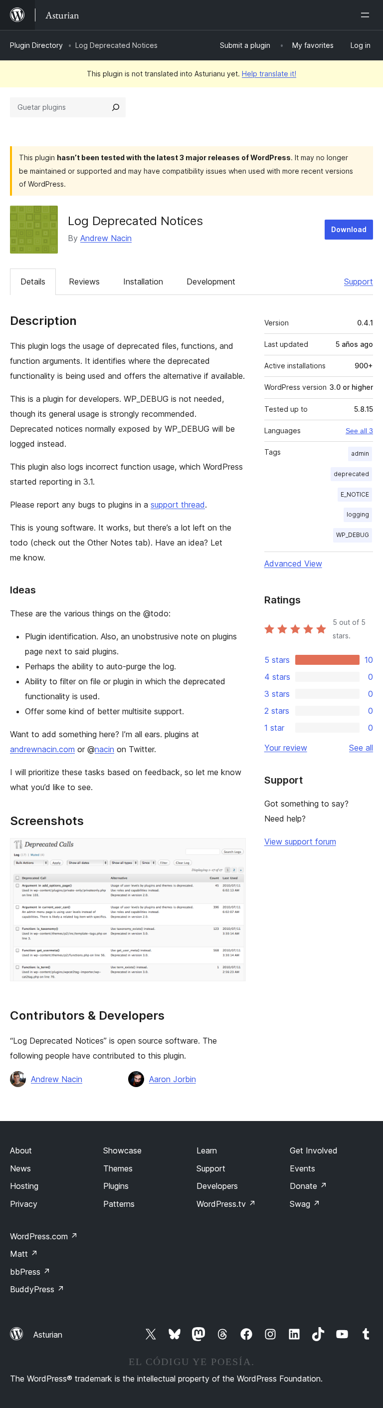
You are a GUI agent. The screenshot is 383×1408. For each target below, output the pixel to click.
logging (358, 514)
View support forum (300, 841)
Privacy (23, 1204)
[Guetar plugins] (116, 107)
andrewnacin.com (42, 749)
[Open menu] (367, 15)
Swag (305, 1204)
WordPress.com (44, 1236)
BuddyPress (37, 1289)
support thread (178, 505)
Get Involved (314, 1150)
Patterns (119, 1204)
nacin (104, 749)
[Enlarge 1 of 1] (232, 851)
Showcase (122, 1150)
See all (361, 748)
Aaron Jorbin (172, 1079)
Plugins (116, 1186)
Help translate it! (269, 73)
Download (349, 229)
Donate (308, 1186)
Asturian (47, 1335)
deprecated (351, 474)
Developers (217, 1186)
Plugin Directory (36, 45)
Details (32, 281)
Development (211, 281)
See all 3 (359, 431)
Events (302, 1168)
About (21, 1150)
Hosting (24, 1186)
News (20, 1168)
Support (358, 281)
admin (360, 453)
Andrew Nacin (106, 238)
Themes (118, 1168)
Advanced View (293, 563)
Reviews (84, 281)
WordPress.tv (226, 1204)
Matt (24, 1254)
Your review (285, 748)
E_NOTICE (355, 494)
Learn (206, 1150)
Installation (143, 281)
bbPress (30, 1272)
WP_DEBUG (352, 535)
